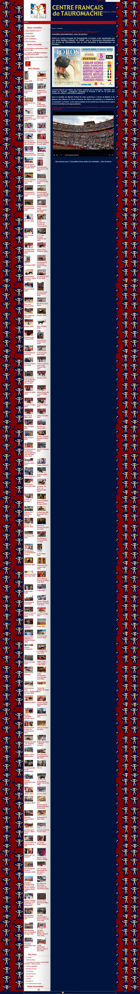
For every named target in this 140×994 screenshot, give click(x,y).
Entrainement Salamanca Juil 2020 (42, 168)
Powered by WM (75, 992)
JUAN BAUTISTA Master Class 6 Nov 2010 (42, 948)
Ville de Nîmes (30, 960)
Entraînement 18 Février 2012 (43, 830)
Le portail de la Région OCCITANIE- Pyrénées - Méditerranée (36, 963)
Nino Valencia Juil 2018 (29, 316)
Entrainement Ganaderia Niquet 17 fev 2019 (42, 264)
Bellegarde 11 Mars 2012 (42, 818)
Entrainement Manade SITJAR (30, 154)
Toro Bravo (29, 976)
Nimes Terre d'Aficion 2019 (42, 250)
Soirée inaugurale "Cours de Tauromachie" (42, 223)
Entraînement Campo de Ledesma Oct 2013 (29, 730)
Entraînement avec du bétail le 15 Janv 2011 (30, 932)
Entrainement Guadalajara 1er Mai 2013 (42, 756)
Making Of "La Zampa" (29, 856)
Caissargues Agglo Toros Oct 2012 (43, 782)
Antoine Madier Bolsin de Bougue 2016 (42, 502)
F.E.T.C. (39, 768)
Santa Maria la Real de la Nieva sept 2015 (43, 580)
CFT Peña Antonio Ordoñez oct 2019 (41, 237)
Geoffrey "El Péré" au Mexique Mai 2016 (41, 489)
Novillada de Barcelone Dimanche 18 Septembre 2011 (43, 886)
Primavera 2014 (29, 702)
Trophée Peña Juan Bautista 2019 (29, 251)
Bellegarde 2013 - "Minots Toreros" (43, 743)
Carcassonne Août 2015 (29, 603)
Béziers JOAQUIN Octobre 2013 (29, 716)
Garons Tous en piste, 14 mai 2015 (30, 614)
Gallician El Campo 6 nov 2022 (42, 92)
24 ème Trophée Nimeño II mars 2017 (43, 438)
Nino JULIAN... (83, 22)
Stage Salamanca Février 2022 (41, 104)
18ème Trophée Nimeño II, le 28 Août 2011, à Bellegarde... (29, 903)
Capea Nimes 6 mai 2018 (29, 353)
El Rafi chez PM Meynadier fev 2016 (42, 514)
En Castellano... (31, 39)
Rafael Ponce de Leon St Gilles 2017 (43, 393)
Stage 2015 (41, 626)
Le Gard (28, 957)
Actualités (29, 33)
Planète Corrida (31, 969)
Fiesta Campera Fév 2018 (30, 364)
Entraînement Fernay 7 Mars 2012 (29, 831)
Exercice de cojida (41, 130)
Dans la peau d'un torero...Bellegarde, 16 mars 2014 (31, 690)
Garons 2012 (41, 794)
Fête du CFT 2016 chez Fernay (28, 514)
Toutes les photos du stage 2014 (43, 689)
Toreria (28, 978)
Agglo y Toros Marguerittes (29, 755)
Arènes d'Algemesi (28, 648)
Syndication (67, 992)
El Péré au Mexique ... (28, 500)
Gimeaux (27, 674)
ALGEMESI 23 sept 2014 (42, 652)
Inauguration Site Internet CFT (29, 917)
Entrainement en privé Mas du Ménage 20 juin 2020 (42, 195)
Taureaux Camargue (41, 154)
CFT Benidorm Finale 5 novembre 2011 (29, 870)
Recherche (101, 1)
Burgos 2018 (41, 315)
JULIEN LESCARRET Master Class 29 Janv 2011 (42, 918)
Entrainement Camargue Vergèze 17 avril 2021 (30, 118)
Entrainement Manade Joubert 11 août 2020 (43, 142)
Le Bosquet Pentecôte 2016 (29, 485)
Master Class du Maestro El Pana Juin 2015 (43, 603)
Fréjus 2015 (41, 590)
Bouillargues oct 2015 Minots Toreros (30, 552)
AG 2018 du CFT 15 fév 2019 (43, 277)
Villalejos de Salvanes (28, 626)
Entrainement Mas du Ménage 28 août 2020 (30, 142)
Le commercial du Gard (33, 983)
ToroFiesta (29, 971)
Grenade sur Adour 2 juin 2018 (41, 341)
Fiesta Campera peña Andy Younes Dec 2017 (42, 366)
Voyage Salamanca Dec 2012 (30, 782)
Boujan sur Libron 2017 (41, 427)
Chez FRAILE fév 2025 (42, 79)
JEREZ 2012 (28, 794)
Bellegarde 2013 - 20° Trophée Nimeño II (30, 743)
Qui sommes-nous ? (33, 31)
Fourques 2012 (29, 803)
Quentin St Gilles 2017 (28, 416)
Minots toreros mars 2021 (42, 117)
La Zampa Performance (41, 843)
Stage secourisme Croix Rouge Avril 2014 (41, 676)
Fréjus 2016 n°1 (29, 476)
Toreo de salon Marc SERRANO (30, 130)
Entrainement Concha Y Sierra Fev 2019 (30, 278)
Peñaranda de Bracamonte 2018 (42, 293)
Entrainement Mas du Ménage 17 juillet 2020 (30, 166)
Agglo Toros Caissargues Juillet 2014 (41, 662)
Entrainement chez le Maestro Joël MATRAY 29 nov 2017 (30, 380)
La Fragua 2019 (29, 265)
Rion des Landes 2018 (29, 305)
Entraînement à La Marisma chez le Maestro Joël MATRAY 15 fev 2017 (30, 452)
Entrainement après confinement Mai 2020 (42, 209)
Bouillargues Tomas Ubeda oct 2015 (42, 539)
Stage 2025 (28, 81)
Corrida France (31, 973)
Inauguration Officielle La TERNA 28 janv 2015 (29, 639)
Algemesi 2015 (29, 564)
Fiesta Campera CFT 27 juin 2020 (30, 181)
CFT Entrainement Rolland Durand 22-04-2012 (42, 805)
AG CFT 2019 (29, 221)
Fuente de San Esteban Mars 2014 (42, 704)
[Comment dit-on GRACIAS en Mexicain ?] (83, 47)
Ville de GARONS (31, 966)
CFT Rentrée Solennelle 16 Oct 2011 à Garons (42, 871)
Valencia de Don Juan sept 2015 (30, 575)
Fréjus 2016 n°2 (42, 465)
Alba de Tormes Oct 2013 (42, 728)
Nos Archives (31, 41)
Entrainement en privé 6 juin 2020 (29, 208)
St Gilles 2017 (42, 378)
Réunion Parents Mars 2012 (29, 819)
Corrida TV (29, 981)
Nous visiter (30, 36)
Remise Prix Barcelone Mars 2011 (42, 902)
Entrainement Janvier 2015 (42, 636)
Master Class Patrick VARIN (42, 858)
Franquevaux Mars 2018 (42, 353)
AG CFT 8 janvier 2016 (28, 525)
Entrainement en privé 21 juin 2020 (29, 194)
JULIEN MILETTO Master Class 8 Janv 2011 (42, 933)
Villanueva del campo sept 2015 (42, 567)
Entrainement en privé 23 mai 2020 (42, 181)
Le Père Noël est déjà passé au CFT (30, 844)
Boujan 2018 (28, 326)
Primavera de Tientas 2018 (29, 338)
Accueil (53, 28)
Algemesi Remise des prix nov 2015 (43, 527)
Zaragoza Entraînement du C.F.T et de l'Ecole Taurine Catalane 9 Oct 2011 (29, 887)
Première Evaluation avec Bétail (30, 945)
